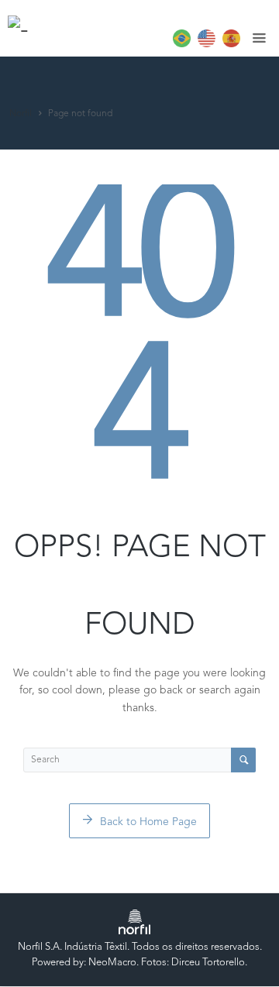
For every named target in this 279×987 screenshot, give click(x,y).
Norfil (20, 114)
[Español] (229, 44)
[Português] (180, 44)
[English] (204, 44)
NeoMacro (112, 963)
